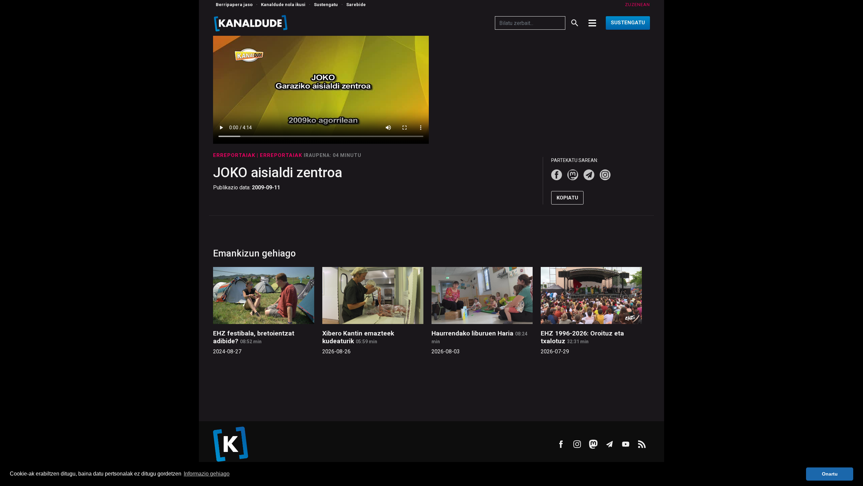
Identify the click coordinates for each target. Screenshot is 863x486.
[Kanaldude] (251, 23)
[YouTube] (625, 444)
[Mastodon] (572, 174)
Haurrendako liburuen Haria (472, 333)
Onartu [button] (830, 474)
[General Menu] (592, 23)
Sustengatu (326, 4)
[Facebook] (556, 174)
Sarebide (356, 4)
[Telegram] (589, 174)
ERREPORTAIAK (235, 155)
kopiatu (567, 198)
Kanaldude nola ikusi (283, 4)
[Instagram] (605, 174)
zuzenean (637, 4)
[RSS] (641, 444)
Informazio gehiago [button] (207, 474)
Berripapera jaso (234, 4)
